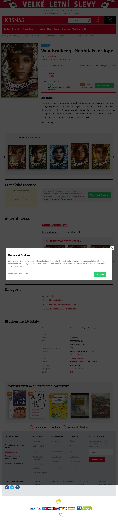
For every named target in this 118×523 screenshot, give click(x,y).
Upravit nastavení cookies (18, 273)
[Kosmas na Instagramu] (17, 487)
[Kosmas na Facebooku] (7, 487)
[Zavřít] (112, 248)
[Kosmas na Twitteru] (12, 487)
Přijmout (100, 274)
